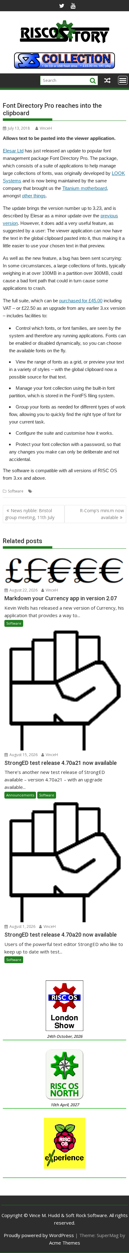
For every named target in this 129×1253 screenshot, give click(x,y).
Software (15, 491)
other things (34, 195)
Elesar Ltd (13, 150)
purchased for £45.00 (80, 300)
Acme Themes (64, 1243)
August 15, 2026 (23, 754)
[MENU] (122, 80)
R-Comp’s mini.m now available (102, 514)
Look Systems (94, 491)
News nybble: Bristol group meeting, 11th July (29, 514)
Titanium (116, 491)
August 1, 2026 (21, 926)
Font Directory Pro (63, 491)
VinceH (46, 128)
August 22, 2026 (23, 590)
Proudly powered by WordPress (39, 1235)
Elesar (39, 491)
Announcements (20, 795)
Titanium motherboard (84, 188)
